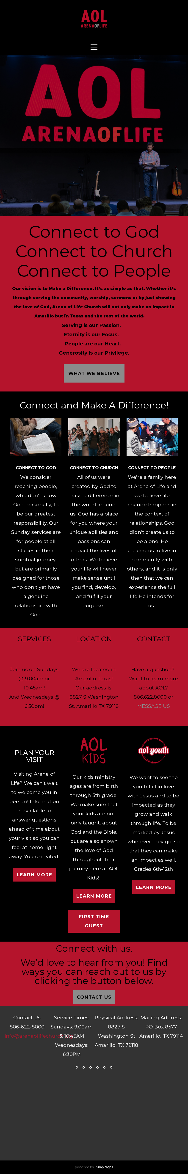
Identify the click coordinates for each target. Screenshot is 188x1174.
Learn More (34, 874)
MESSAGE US (153, 706)
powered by (94, 1167)
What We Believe (94, 373)
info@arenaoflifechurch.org (39, 1036)
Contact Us (94, 997)
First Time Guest (94, 921)
